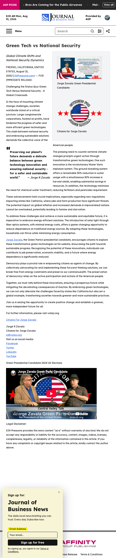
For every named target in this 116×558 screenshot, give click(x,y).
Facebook (12, 343)
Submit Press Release (64, 554)
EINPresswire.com (23, 75)
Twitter (10, 347)
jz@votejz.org (14, 334)
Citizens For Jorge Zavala (21, 319)
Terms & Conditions (91, 554)
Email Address (17, 528)
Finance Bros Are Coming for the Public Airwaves (48, 5)
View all (108, 4)
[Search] (92, 31)
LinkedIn (11, 351)
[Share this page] (108, 31)
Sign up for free (32, 542)
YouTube (11, 356)
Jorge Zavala (14, 239)
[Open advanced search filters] (99, 31)
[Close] (59, 492)
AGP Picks (10, 4)
